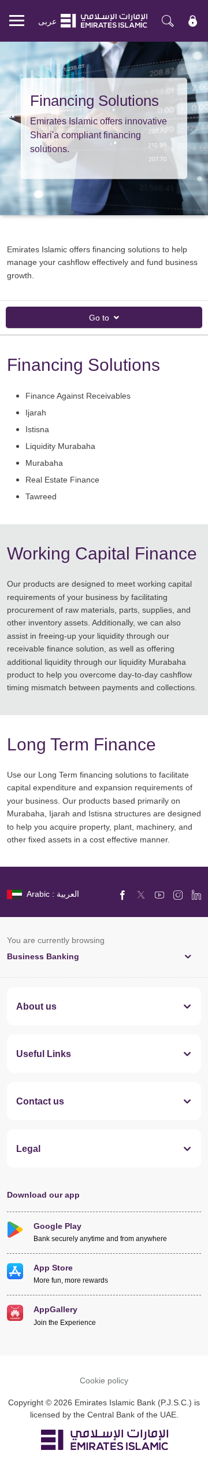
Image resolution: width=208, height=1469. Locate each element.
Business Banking (43, 956)
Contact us (40, 1101)
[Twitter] (141, 894)
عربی (47, 21)
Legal (28, 1148)
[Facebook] (122, 894)
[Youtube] (159, 894)
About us (36, 1006)
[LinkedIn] (196, 894)
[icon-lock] (193, 21)
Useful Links (43, 1053)
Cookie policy (104, 1380)
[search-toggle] (167, 21)
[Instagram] (178, 894)
